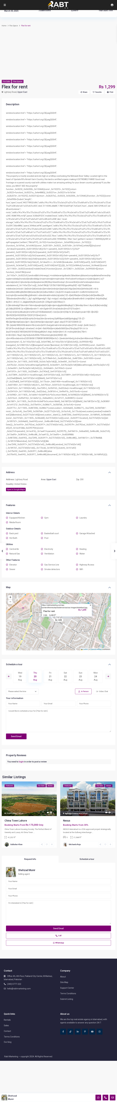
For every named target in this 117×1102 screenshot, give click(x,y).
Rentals (7, 1020)
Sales (6, 1025)
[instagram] (99, 1032)
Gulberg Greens (71, 813)
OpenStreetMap (96, 649)
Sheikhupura (11, 813)
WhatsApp (59, 943)
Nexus (66, 820)
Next (108, 676)
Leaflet (85, 649)
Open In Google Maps (16, 489)
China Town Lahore (16, 820)
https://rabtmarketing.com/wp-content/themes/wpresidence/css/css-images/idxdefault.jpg (64, 606)
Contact (7, 1031)
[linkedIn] (78, 1032)
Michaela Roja (75, 844)
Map (8, 587)
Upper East (22, 92)
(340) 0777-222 (14, 984)
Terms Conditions (68, 993)
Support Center (67, 988)
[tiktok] (70, 1032)
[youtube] (92, 1032)
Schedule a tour (14, 664)
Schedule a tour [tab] (87, 859)
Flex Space (13, 26)
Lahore (20, 813)
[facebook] (63, 1032)
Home (4, 26)
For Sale (6, 81)
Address (10, 472)
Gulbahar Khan (16, 844)
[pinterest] (85, 1032)
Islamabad (83, 813)
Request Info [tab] (30, 859)
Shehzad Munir (26, 870)
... (34, 832)
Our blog (7, 1042)
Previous (9, 676)
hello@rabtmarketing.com (19, 988)
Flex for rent (49, 611)
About (63, 977)
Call (59, 935)
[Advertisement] (58, 56)
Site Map (64, 982)
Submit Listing (66, 999)
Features (10, 505)
